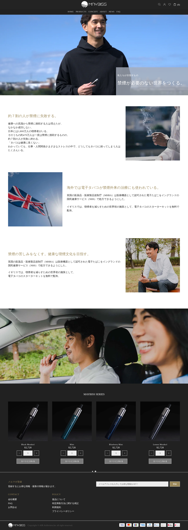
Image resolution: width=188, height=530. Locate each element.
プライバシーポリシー (63, 511)
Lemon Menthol (160, 444)
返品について (58, 499)
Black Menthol (28, 444)
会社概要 (12, 499)
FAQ (10, 503)
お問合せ (12, 507)
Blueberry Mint (116, 444)
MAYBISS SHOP (94, 4)
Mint (72, 444)
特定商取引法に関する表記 (65, 503)
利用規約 (56, 507)
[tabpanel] (160, 435)
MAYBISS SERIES (94, 394)
